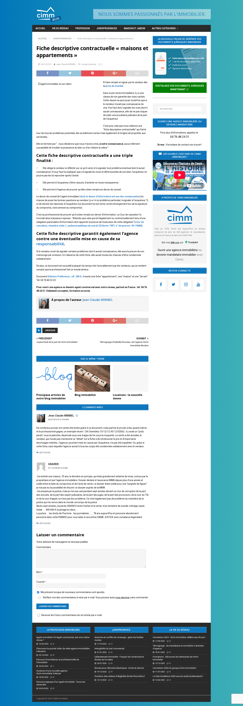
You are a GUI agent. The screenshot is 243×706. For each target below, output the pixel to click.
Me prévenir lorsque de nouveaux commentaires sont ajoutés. (73, 592)
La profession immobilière (63, 629)
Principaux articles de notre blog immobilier (51, 396)
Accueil (40, 28)
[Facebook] (161, 284)
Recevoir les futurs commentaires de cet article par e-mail (71, 615)
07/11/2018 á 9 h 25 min (58, 468)
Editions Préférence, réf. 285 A (64, 276)
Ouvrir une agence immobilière (178, 250)
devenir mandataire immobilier (176, 254)
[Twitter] (173, 284)
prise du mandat (114, 86)
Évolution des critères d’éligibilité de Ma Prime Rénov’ (120, 676)
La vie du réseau (180, 629)
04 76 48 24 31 (179, 136)
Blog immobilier (85, 395)
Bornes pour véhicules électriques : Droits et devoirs (119, 668)
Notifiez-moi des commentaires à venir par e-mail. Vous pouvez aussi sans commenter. (95, 597)
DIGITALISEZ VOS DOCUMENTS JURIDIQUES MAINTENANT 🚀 (179, 87)
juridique (50, 330)
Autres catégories (164, 28)
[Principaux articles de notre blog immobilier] (54, 378)
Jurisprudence (121, 629)
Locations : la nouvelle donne (127, 396)
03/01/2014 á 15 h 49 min (58, 419)
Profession (82, 28)
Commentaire (43, 547)
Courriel (40, 581)
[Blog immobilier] (92, 378)
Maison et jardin (134, 28)
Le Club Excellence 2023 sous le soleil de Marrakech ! (178, 676)
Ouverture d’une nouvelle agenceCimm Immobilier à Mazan (51, 672)
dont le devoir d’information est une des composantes (110, 196)
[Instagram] (186, 284)
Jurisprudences (107, 28)
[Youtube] (198, 284)
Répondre (44, 452)
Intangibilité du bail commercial (109, 648)
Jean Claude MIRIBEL (66, 64)
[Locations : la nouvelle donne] (130, 378)
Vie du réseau (60, 28)
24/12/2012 (46, 64)
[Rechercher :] (179, 109)
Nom (39, 572)
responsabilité (50, 243)
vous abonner (123, 597)
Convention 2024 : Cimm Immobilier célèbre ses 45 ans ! (179, 637)
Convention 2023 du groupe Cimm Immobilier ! (175, 668)
